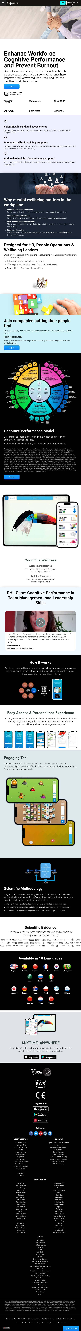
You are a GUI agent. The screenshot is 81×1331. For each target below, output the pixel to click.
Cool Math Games (40, 1285)
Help (38, 1323)
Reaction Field (59, 1228)
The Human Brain (21, 1142)
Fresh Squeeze (59, 1204)
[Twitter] (36, 1133)
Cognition (20, 1157)
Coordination (20, 1168)
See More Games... (59, 1232)
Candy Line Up (59, 1185)
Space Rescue (21, 1214)
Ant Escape (21, 1200)
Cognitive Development (40, 1261)
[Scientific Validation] (40, 950)
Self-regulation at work (17, 457)
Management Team (34, 1319)
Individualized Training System (40, 1266)
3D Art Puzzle (21, 1232)
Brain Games (40, 1278)
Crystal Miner (20, 1193)
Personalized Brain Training (40, 1275)
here (28, 452)
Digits (59, 1193)
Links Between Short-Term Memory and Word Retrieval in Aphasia (37, 470)
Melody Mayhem (20, 1228)
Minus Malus (59, 1214)
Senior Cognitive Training (58, 1157)
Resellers (40, 1257)
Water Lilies (59, 1225)
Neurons (21, 1150)
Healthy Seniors (58, 1154)
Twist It (59, 1223)
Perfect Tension (59, 1218)
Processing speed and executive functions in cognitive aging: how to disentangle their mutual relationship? (39, 460)
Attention (21, 1175)
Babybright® (40, 1254)
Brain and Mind (21, 1145)
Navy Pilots (58, 1150)
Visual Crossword (21, 1209)
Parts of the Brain (21, 1147)
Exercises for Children (40, 1259)
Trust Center (61, 1323)
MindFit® (40, 1252)
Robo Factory (21, 1197)
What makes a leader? (29, 466)
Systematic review (58, 1161)
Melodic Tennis (21, 1221)
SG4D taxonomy (58, 1164)
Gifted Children (40, 1289)
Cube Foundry (59, 1202)
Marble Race (21, 1218)
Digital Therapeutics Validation (58, 1142)
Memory (21, 1171)
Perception (20, 1173)
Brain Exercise (40, 1264)
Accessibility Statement (49, 1323)
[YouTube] (40, 1133)
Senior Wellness (58, 1152)
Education (40, 1247)
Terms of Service (11, 1319)
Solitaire (21, 1195)
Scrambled (21, 1223)
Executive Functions (21, 1166)
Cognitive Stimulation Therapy (40, 1271)
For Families (40, 1240)
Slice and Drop (59, 1221)
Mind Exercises (40, 1273)
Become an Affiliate (69, 1319)
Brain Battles (40, 1292)
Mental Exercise (40, 1280)
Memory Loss (20, 1159)
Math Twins (59, 1211)
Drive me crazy (21, 1207)
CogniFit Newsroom (48, 1319)
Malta (7, 1328)
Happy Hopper (59, 1183)
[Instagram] (45, 1133)
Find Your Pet (21, 1225)
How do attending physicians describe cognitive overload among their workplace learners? (40, 470)
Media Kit (58, 1319)
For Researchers (40, 1245)
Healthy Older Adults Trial (58, 1147)
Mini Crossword (21, 1185)
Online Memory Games (40, 1282)
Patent (40, 1250)
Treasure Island (21, 1202)
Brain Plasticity (21, 1152)
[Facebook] (31, 1133)
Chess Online (21, 1183)
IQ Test (40, 1294)
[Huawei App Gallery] (41, 1120)
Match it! (21, 1211)
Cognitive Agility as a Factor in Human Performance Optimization (48, 454)
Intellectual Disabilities (20, 1161)
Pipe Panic (20, 1190)
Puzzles (59, 1188)
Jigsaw (59, 1207)
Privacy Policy (22, 1319)
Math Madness (21, 1216)
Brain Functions (20, 1164)
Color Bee (59, 1195)
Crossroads (59, 1200)
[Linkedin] (50, 1133)
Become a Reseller (21, 1323)
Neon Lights (21, 1204)
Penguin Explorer (59, 1190)
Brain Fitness (20, 1154)
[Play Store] (49, 1057)
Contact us (32, 1323)
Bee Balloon (59, 1197)
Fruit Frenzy (21, 1188)
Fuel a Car (59, 1209)
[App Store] (31, 1057)
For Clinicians (40, 1242)
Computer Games (58, 1145)
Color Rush (21, 1230)
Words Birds (59, 1230)
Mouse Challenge (59, 1216)
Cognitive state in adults (58, 1159)
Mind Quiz (40, 1268)
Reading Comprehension (40, 1287)
